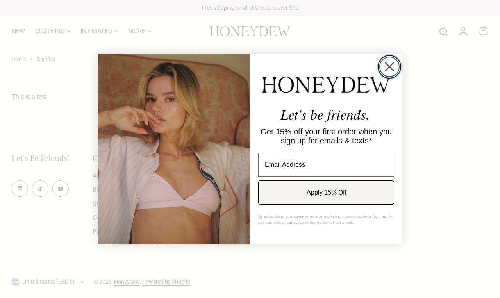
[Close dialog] (389, 67)
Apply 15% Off (326, 192)
